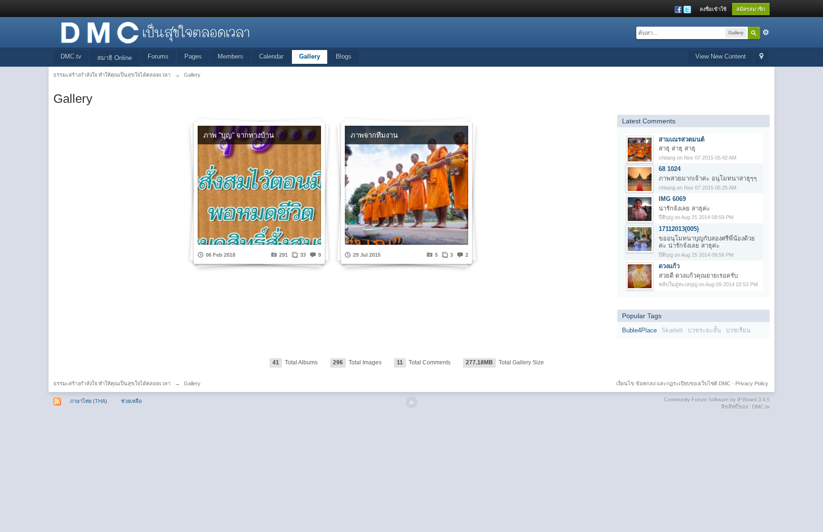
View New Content (720, 56)
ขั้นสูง (766, 32)
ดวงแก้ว (669, 266)
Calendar (271, 56)
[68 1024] (639, 178)
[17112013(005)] (639, 238)
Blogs (343, 56)
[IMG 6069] (639, 208)
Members (230, 56)
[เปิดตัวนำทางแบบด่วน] (761, 57)
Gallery (309, 56)
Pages (193, 56)
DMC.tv (70, 56)
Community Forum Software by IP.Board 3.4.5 (717, 399)
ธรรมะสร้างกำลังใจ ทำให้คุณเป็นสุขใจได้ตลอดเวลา (112, 383)
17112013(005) (679, 228)
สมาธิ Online (114, 57)
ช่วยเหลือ (131, 401)
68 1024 (670, 168)
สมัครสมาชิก (750, 9)
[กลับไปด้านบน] (411, 402)
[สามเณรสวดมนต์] (639, 148)
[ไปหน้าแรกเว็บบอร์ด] (154, 31)
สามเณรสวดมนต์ (681, 139)
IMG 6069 (672, 198)
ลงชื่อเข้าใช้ (713, 9)
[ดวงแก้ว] (639, 276)
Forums (158, 56)
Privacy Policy (751, 383)
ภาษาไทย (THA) (88, 401)
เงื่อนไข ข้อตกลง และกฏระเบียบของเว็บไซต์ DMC (673, 383)
